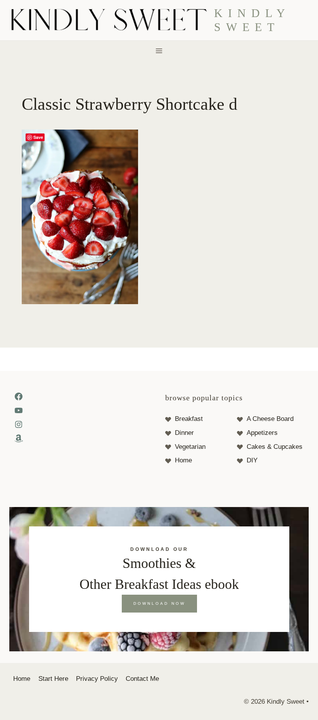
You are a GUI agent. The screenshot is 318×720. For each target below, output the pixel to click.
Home (183, 460)
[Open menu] (159, 51)
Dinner (184, 432)
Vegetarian (190, 446)
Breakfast (189, 418)
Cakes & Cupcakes (274, 446)
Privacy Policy (97, 678)
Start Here (53, 678)
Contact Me (142, 678)
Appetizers (262, 432)
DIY (252, 460)
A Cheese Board (270, 418)
